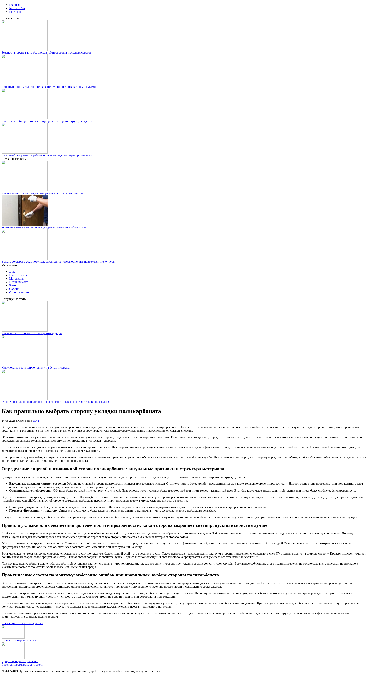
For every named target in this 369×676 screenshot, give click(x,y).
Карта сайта (17, 8)
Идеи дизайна (18, 275)
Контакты (15, 11)
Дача (12, 271)
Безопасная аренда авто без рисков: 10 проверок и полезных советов (46, 52)
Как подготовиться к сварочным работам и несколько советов (42, 193)
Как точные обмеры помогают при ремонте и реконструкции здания (47, 121)
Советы (14, 289)
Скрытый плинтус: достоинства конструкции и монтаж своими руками (49, 86)
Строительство (19, 292)
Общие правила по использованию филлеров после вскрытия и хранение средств (55, 401)
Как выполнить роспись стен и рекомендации (32, 333)
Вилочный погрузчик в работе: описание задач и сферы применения (47, 155)
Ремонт (14, 285)
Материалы (16, 278)
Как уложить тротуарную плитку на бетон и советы (36, 367)
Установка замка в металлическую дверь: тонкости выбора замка (44, 227)
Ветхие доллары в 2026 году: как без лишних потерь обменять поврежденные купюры (58, 261)
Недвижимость (19, 282)
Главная (14, 4)
